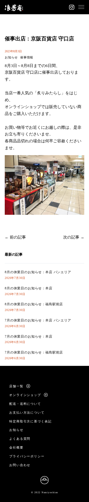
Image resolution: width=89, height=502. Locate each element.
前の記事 (18, 237)
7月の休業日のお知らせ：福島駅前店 (34, 352)
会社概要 (16, 447)
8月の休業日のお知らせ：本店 (28, 288)
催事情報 (26, 57)
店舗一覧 (16, 386)
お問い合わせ (20, 465)
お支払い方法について (27, 412)
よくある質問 (20, 438)
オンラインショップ (25, 395)
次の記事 (71, 237)
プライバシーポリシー (27, 456)
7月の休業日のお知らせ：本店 (28, 336)
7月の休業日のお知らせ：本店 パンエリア (38, 320)
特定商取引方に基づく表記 (30, 421)
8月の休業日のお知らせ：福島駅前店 (34, 304)
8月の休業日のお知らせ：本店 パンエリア (38, 272)
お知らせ (11, 57)
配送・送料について (25, 404)
